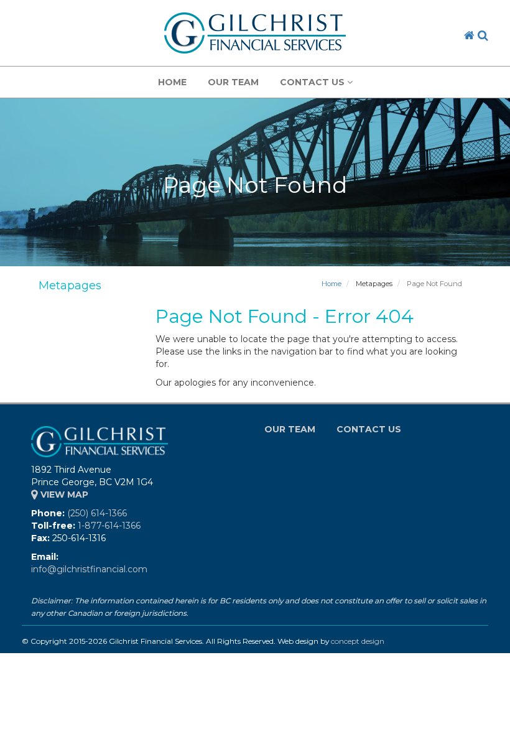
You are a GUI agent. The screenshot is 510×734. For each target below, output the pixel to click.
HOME (172, 82)
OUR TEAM (233, 82)
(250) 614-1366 (97, 513)
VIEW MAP (63, 494)
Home (331, 283)
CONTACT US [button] (313, 82)
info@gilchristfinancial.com (89, 569)
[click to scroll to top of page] (493, 717)
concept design (357, 641)
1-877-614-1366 (109, 525)
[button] (483, 35)
